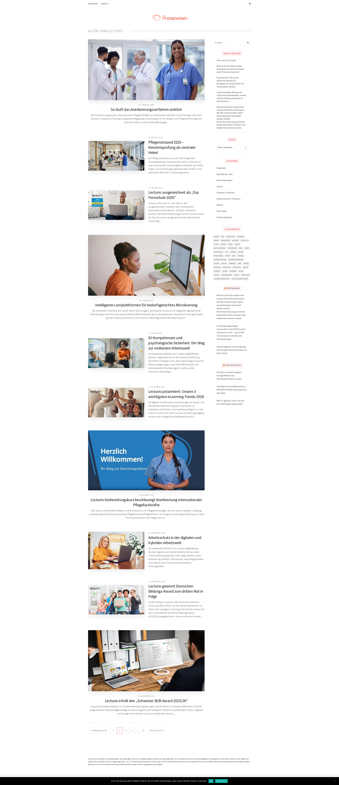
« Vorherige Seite (98, 730)
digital (237, 244)
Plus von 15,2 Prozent (226, 60)
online (224, 263)
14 (143, 730)
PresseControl (233, 365)
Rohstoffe (227, 267)
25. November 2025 (156, 581)
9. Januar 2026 (155, 333)
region (246, 263)
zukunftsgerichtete (221, 279)
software (232, 271)
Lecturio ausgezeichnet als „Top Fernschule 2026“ (173, 195)
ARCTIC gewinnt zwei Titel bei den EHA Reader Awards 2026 (230, 402)
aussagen (240, 236)
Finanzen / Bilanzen (226, 192)
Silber (224, 271)
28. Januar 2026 (146, 300)
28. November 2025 (156, 533)
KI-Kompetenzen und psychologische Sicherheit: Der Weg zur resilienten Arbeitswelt (176, 343)
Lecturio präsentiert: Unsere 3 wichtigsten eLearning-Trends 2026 (176, 394)
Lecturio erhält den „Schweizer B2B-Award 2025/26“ (146, 700)
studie (241, 271)
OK (211, 781)
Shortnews (221, 211)
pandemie (232, 263)
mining (216, 263)
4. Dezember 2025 (146, 495)
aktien (216, 236)
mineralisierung (220, 259)
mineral (241, 256)
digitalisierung (220, 248)
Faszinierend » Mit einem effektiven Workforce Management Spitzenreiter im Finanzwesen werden (230, 82)
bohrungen (225, 240)
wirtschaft (245, 275)
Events (220, 186)
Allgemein (221, 168)
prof (239, 263)
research (217, 267)
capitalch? (245, 240)
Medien (220, 204)
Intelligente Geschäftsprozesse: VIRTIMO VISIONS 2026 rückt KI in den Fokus (232, 389)
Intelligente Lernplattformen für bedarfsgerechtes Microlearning (146, 304)
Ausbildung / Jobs (225, 174)
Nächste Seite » (157, 730)
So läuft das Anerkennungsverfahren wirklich (146, 109)
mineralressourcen (236, 259)
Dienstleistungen (224, 180)
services (217, 271)
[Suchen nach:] (232, 42)
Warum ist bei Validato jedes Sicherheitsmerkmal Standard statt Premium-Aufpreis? (230, 69)
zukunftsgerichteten (239, 279)
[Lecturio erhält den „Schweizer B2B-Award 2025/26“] (146, 660)
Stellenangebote (224, 217)
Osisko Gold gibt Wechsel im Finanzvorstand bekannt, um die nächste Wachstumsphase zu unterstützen (231, 96)
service (245, 267)
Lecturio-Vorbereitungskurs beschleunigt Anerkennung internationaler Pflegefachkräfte (146, 502)
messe (228, 256)
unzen (236, 275)
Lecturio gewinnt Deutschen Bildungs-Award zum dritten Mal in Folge (175, 591)
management (218, 256)
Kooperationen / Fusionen (228, 198)
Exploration (232, 248)
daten (230, 244)
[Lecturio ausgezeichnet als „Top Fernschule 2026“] (116, 205)
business (235, 240)
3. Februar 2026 (155, 137)
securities (237, 267)
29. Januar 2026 (155, 188)
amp (222, 236)
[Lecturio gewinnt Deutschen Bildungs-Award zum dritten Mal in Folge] (116, 599)
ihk (226, 252)
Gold (240, 248)
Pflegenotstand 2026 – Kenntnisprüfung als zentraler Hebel (172, 147)
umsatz (216, 275)
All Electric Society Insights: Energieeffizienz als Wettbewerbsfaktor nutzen (229, 375)
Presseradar (233, 288)
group (247, 248)
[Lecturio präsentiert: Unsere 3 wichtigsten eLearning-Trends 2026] (116, 402)
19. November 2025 (146, 696)
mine (234, 256)
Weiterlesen (221, 781)
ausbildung (230, 236)
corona (223, 244)
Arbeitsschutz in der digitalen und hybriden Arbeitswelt (174, 540)
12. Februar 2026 (146, 105)
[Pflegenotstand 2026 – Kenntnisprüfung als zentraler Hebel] (116, 156)
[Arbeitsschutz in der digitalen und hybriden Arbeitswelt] (116, 550)
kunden (233, 252)
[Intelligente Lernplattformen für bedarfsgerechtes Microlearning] (146, 265)
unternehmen (227, 275)
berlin (216, 240)
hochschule (218, 252)
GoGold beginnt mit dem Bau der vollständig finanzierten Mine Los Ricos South (232, 350)
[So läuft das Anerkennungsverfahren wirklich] (146, 69)
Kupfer (240, 252)
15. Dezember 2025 (156, 387)
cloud (216, 244)
